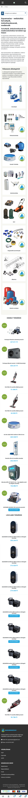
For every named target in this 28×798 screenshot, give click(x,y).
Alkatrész (14, 279)
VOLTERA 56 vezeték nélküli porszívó (14, 410)
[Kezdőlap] (2, 796)
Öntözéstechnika (14, 135)
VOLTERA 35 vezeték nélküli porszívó (14, 387)
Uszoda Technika (14, 164)
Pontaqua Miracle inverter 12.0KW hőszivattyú (14, 363)
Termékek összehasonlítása (7, 774)
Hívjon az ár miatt (14, 509)
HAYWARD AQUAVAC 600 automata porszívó (14, 507)
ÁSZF (2, 752)
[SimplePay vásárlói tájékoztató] (14, 791)
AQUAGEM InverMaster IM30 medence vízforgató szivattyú (14, 537)
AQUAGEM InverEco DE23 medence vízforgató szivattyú (14, 664)
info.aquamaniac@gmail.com (13, 739)
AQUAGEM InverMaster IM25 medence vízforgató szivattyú (14, 562)
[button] (25, 3)
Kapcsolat (3, 755)
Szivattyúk (14, 106)
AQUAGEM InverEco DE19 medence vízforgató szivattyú (14, 612)
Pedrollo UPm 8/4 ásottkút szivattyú (14, 458)
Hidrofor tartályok (14, 308)
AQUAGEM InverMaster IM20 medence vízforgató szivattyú (14, 587)
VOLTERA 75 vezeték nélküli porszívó (14, 714)
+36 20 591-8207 (10, 742)
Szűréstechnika (14, 193)
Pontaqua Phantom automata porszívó (14, 339)
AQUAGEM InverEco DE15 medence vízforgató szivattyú (14, 689)
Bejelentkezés (4, 766)
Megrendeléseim (5, 769)
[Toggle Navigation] (2, 2)
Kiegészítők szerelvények (14, 250)
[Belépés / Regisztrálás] (8, 796)
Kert (14, 222)
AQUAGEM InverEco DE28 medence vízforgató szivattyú (14, 638)
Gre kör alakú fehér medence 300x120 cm (14, 434)
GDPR (2, 758)
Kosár (2, 771)
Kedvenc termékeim (5, 777)
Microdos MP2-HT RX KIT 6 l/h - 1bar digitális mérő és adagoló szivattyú (14, 483)
